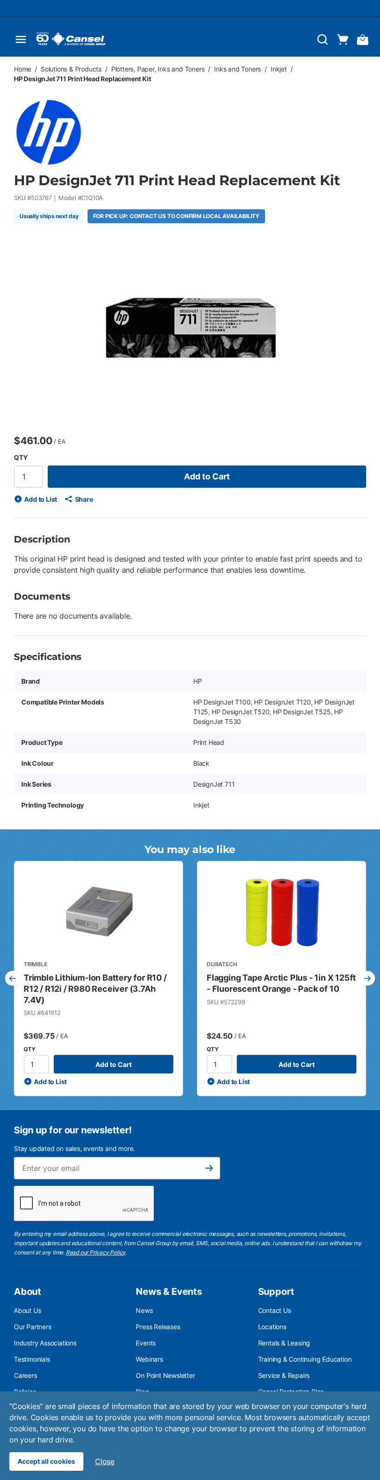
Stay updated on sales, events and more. (74, 1148)
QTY (20, 457)
